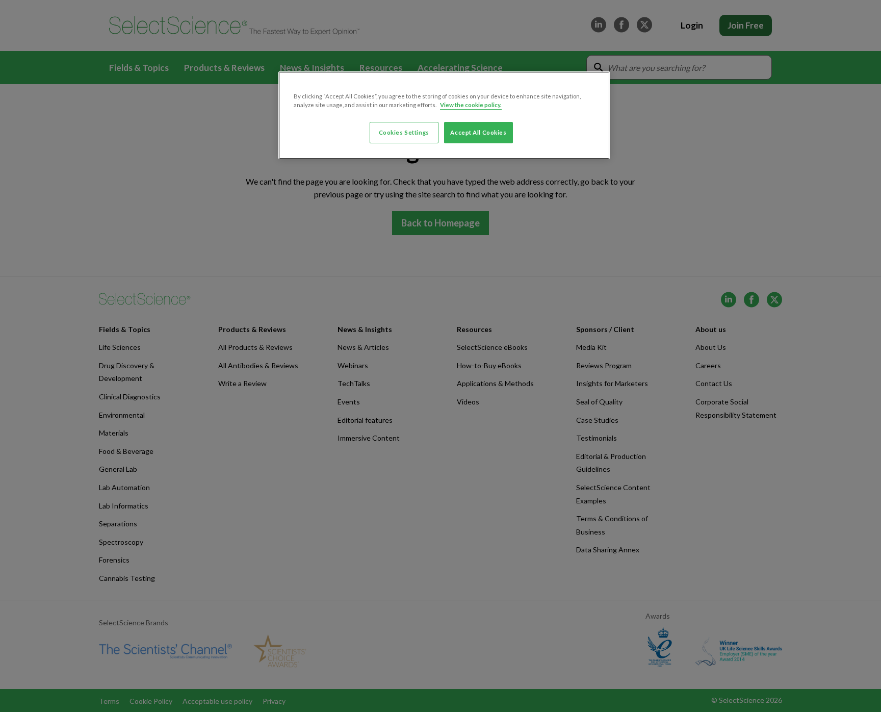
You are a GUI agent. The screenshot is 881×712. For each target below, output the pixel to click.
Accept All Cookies (478, 132)
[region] (444, 115)
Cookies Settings (404, 132)
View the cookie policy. (471, 104)
